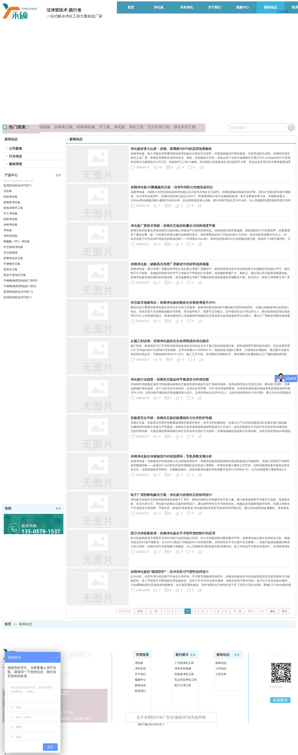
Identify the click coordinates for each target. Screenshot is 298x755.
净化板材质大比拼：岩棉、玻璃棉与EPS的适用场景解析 (171, 149)
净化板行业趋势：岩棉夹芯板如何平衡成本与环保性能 (170, 379)
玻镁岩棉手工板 (13, 197)
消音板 (7, 180)
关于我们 (140, 674)
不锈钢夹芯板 (11, 253)
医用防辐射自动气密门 (17, 286)
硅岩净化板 (10, 186)
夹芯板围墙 (10, 242)
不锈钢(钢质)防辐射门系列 (19, 275)
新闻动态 (25, 624)
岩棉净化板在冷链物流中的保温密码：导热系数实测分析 (171, 456)
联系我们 (140, 691)
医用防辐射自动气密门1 (18, 281)
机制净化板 (10, 208)
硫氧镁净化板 (11, 191)
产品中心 (11, 175)
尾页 (284, 611)
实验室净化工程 (184, 674)
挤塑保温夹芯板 (13, 247)
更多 (58, 175)
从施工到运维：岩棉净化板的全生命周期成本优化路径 (170, 341)
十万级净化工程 (184, 663)
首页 (140, 611)
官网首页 (142, 654)
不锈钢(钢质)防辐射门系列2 (20, 270)
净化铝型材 (10, 225)
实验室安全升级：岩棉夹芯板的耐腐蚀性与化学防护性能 (171, 418)
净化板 (7, 219)
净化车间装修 (182, 668)
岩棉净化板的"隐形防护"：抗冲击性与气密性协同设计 (170, 571)
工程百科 (221, 674)
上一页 (153, 611)
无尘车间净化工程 (185, 679)
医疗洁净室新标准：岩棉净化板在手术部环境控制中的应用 (173, 533)
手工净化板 (10, 203)
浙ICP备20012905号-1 (151, 724)
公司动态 (221, 668)
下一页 (237, 611)
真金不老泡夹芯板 (14, 264)
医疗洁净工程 (182, 685)
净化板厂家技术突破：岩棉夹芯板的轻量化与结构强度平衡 (173, 225)
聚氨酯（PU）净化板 (16, 231)
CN (279, 12)
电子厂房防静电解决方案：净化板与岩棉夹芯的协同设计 (171, 495)
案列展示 (182, 654)
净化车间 (140, 668)
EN (285, 12)
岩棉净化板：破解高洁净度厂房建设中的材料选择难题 (170, 264)
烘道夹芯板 (10, 259)
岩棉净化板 (10, 214)
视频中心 (140, 679)
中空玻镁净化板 (13, 236)
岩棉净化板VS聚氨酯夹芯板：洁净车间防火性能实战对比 (172, 187)
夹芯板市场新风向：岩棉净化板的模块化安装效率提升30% (173, 302)
